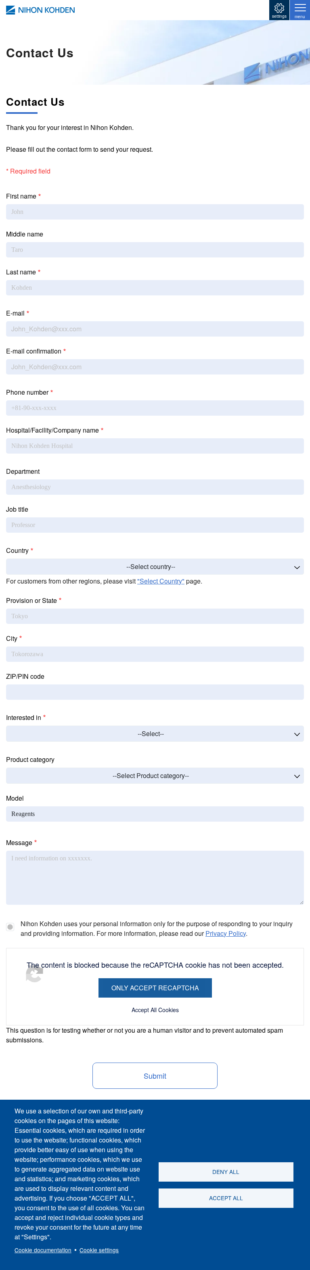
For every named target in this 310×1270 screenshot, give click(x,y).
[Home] (40, 10)
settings (279, 16)
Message (19, 842)
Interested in (23, 717)
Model (15, 798)
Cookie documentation (43, 1250)
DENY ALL (225, 1171)
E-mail (15, 313)
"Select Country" (160, 581)
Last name (21, 271)
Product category (30, 759)
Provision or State (31, 600)
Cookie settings (99, 1250)
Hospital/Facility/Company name (52, 430)
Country (17, 550)
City (11, 638)
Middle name (24, 234)
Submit (155, 1075)
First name (21, 196)
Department (23, 471)
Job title (17, 509)
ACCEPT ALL (226, 1198)
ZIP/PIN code (25, 676)
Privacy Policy (225, 933)
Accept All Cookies (155, 1010)
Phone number (27, 392)
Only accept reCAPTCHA (155, 987)
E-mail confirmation (33, 351)
